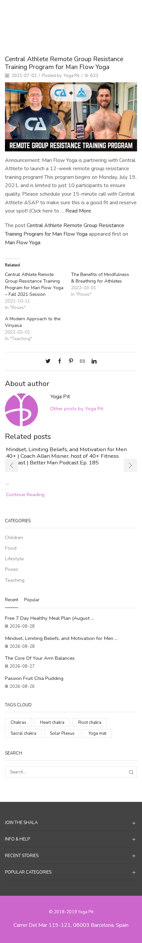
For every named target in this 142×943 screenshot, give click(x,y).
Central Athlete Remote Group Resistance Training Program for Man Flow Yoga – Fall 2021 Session (34, 284)
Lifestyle (14, 558)
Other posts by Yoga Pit (76, 408)
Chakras (18, 723)
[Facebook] (59, 361)
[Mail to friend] (82, 361)
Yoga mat (97, 733)
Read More (78, 211)
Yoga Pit (71, 76)
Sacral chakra (23, 733)
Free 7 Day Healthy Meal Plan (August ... (49, 618)
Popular (32, 600)
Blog (71, 10)
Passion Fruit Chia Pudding (34, 678)
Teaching (14, 580)
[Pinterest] (71, 361)
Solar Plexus (62, 733)
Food (11, 548)
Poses (87, 10)
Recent (11, 600)
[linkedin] (92, 361)
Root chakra (89, 723)
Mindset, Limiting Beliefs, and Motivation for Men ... (61, 638)
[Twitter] (50, 361)
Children (14, 537)
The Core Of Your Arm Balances (40, 658)
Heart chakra (52, 723)
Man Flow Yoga (22, 242)
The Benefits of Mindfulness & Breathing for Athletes (100, 277)
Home (55, 10)
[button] (11, 465)
